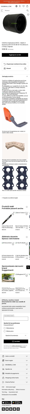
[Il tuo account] (20, 6)
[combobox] (16, 10)
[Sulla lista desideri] (28, 14)
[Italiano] (16, 6)
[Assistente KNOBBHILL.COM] (28, 267)
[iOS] (6, 402)
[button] (2, 10)
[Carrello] (27, 6)
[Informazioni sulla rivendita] (25, 68)
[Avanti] (26, 228)
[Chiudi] (28, 2)
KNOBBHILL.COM (6, 6)
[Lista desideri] (23, 6)
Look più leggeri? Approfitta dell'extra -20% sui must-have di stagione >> (13, 2)
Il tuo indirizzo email (8, 315)
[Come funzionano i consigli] (26, 206)
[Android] (17, 402)
